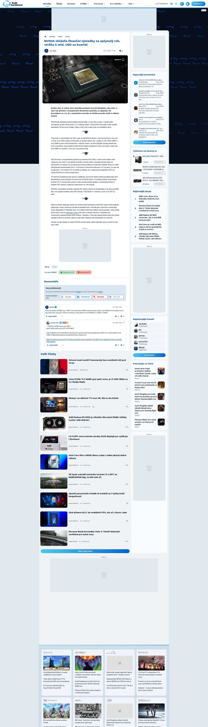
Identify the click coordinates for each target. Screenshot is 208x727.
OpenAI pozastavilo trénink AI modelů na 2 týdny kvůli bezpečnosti (96, 495)
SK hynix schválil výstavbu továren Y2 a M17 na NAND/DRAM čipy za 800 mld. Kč (93, 475)
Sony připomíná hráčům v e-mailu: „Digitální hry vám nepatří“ (55, 673)
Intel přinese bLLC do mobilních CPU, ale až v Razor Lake (98, 512)
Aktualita (52, 36)
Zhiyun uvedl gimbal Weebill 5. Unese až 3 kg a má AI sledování (151, 721)
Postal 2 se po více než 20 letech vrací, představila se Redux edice (146, 385)
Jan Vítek (52, 51)
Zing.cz (137, 415)
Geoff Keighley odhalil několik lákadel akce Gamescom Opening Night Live (145, 409)
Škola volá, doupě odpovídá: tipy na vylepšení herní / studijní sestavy (119, 673)
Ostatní (60, 36)
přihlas (78, 292)
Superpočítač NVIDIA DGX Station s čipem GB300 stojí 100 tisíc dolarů (119, 680)
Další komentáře (149, 142)
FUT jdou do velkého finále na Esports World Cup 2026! (53, 687)
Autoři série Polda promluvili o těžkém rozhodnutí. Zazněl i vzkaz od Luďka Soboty (145, 372)
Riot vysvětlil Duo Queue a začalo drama (55, 721)
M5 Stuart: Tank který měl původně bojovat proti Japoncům (87, 721)
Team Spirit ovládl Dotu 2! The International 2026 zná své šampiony (56, 680)
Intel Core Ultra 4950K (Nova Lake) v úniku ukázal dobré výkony (97, 456)
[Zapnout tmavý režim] (188, 4)
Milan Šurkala (73, 370)
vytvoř (100, 292)
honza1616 (54, 323)
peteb (52, 307)
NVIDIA (67, 36)
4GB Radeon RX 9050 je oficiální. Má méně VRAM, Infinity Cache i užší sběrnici (98, 418)
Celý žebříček (149, 355)
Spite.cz (137, 390)
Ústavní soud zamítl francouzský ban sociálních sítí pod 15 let (97, 361)
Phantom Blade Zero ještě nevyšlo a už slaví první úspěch (145, 422)
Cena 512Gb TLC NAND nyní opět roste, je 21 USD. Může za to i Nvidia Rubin (98, 380)
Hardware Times (72, 213)
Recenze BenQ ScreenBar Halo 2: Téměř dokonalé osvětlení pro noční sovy (94, 533)
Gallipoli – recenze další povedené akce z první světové (150, 689)
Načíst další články (85, 551)
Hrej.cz (137, 378)
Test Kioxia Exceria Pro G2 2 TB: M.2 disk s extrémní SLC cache (120, 687)
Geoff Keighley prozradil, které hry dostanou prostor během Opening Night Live (146, 396)
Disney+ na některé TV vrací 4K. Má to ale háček (93, 398)
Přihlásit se (198, 4)
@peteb (51, 326)
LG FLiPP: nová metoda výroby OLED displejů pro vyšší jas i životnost (98, 437)
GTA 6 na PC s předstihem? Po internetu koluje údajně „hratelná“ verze (150, 674)
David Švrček (73, 541)
